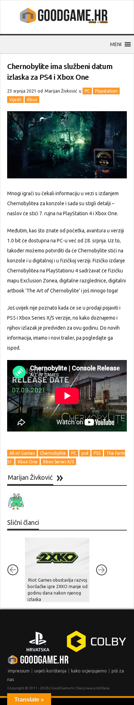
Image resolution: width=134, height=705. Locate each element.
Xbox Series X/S (58, 461)
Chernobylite (53, 453)
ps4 (84, 453)
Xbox (32, 99)
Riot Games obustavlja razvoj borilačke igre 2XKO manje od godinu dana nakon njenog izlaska (58, 590)
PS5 (97, 453)
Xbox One (28, 461)
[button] (115, 44)
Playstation (106, 91)
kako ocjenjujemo (89, 671)
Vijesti (15, 99)
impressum (19, 671)
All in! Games (22, 453)
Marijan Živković (61, 91)
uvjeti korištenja (50, 671)
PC (87, 91)
